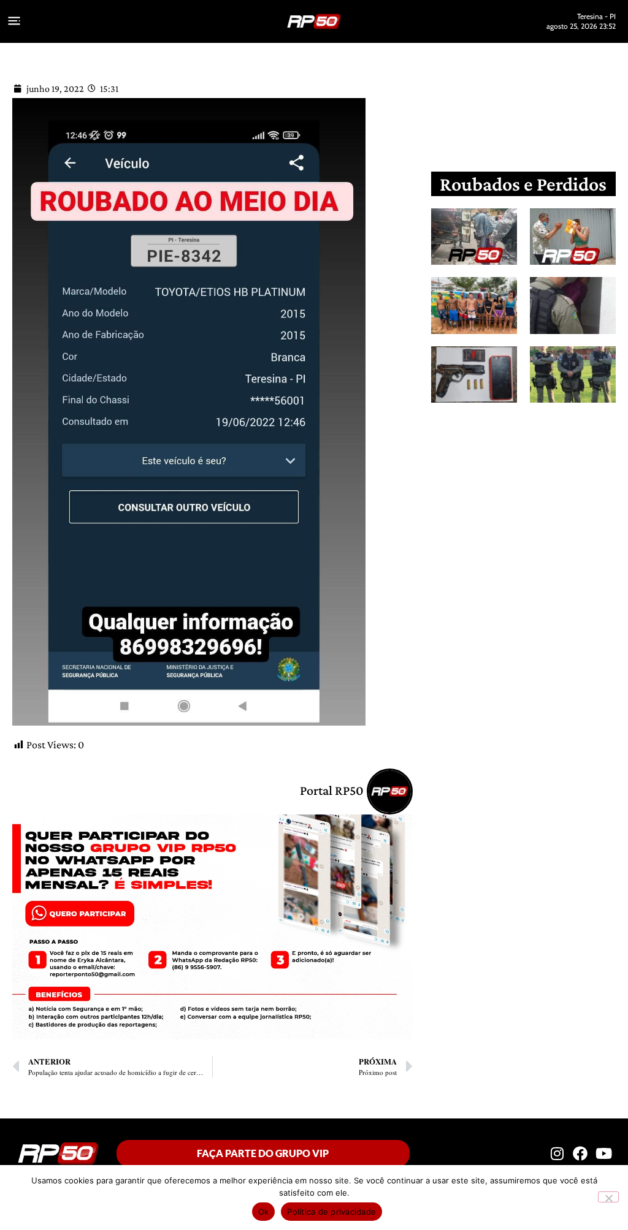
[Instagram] (557, 1153)
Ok (263, 1212)
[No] (608, 1196)
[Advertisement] (532, 510)
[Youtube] (604, 1153)
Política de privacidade (331, 1212)
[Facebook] (580, 1153)
